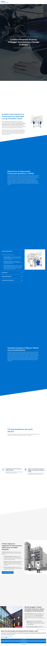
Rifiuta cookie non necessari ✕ (41, 629)
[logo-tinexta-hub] (4, 2)
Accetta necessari (23, 642)
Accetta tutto (23, 639)
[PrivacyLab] (6, 637)
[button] (46, 2)
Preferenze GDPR (23, 644)
